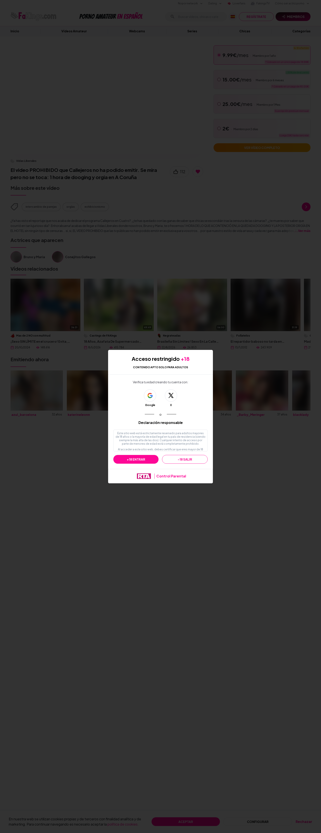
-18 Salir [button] (185, 459)
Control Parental (171, 476)
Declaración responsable (160, 422)
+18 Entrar (136, 459)
